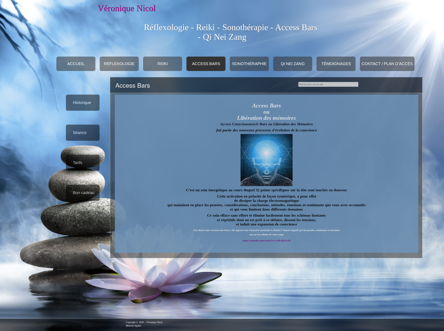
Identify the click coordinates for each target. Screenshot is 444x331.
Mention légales (133, 325)
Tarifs (77, 162)
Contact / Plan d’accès (387, 63)
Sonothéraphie (249, 63)
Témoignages (336, 63)
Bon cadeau (83, 192)
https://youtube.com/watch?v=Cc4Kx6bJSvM (266, 240)
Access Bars (206, 63)
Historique (82, 102)
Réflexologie (119, 63)
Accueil (76, 63)
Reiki (162, 63)
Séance (80, 132)
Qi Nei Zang (293, 63)
